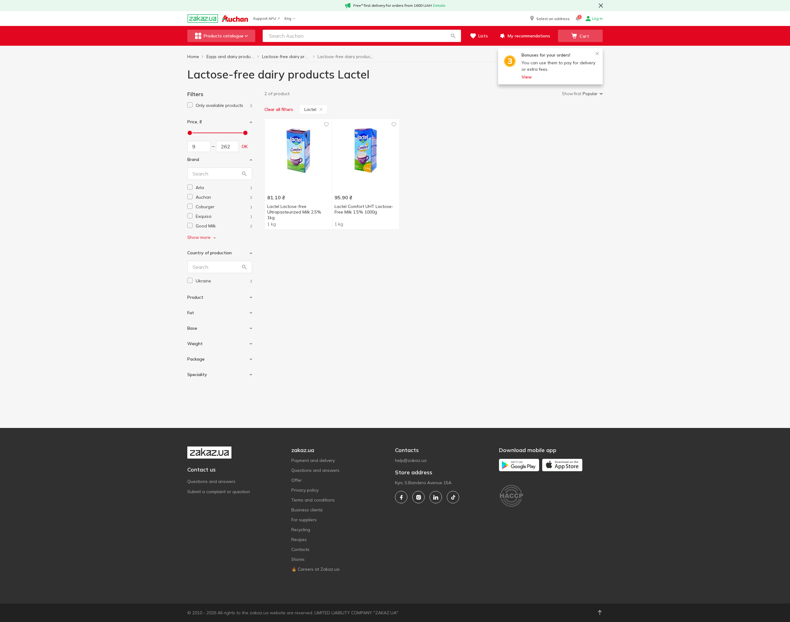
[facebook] (401, 497)
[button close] (601, 6)
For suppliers (304, 520)
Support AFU (264, 18)
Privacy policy (304, 490)
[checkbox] (190, 105)
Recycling (300, 529)
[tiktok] (453, 497)
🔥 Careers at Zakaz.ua (315, 569)
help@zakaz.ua (410, 460)
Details (439, 5)
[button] (549, 18)
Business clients (307, 510)
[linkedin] (436, 497)
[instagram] (418, 497)
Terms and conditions (313, 500)
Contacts (300, 549)
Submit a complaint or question (218, 491)
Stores (298, 559)
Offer (296, 480)
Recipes (299, 539)
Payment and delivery (313, 460)
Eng (288, 18)
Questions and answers (211, 481)
